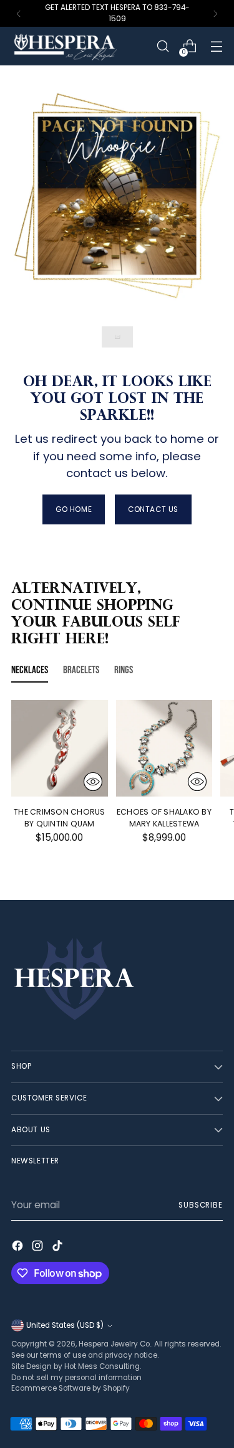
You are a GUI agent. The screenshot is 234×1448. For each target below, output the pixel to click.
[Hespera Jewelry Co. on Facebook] (18, 1247)
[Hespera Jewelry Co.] (80, 46)
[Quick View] (93, 782)
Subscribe (200, 1205)
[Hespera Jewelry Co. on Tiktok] (58, 1247)
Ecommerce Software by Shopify (70, 1388)
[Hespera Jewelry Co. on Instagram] (38, 1247)
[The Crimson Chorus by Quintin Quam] (59, 748)
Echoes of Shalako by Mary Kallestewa (164, 818)
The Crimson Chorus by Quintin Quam (59, 818)
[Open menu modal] (216, 46)
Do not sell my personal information (76, 1378)
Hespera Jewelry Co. (115, 1344)
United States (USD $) (65, 1325)
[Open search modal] (162, 46)
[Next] (215, 13)
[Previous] (18, 13)
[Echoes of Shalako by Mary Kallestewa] (164, 748)
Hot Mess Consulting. (102, 1366)
